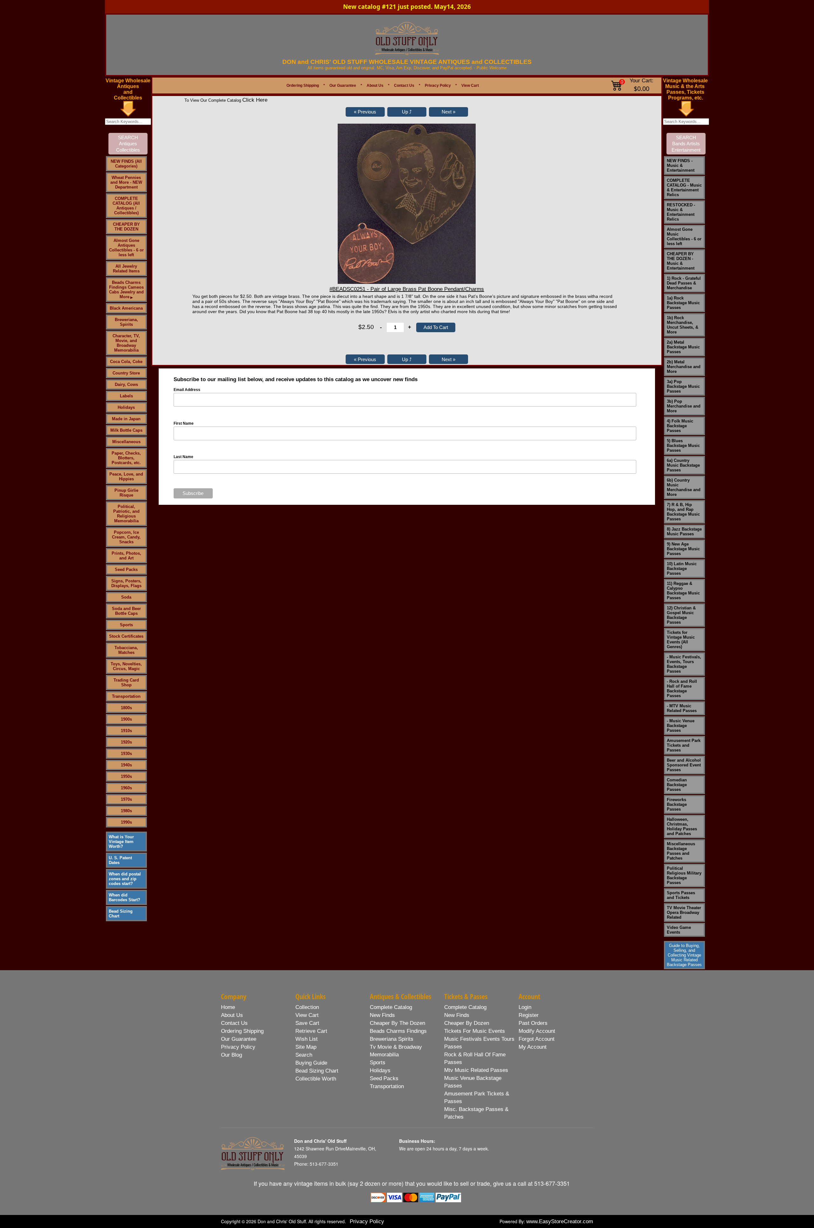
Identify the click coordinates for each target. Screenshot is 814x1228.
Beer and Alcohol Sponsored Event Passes (684, 765)
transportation (387, 1086)
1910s (126, 730)
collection (307, 1007)
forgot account (537, 1039)
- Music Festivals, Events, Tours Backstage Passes (684, 664)
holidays (380, 1070)
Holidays (126, 407)
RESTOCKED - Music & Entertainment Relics (681, 212)
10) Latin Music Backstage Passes (682, 568)
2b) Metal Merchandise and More (683, 367)
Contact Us (404, 85)
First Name (184, 423)
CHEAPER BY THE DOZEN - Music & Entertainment (680, 261)
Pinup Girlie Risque (126, 492)
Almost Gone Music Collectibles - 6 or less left (684, 236)
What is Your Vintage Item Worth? (121, 841)
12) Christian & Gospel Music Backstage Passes (681, 615)
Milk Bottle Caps (126, 430)
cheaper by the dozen (397, 1023)
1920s (126, 742)
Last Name (183, 457)
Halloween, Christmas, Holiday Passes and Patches (682, 826)
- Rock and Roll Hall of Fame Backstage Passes (682, 688)
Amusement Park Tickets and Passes (683, 745)
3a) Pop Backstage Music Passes (683, 386)
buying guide (311, 1063)
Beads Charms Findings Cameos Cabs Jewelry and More (126, 289)
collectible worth (315, 1079)
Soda (126, 597)
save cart (307, 1023)
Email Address (187, 390)
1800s (126, 707)
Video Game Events (679, 930)
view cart (307, 1015)
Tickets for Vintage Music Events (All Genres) (681, 639)
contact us (234, 1023)
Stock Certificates (126, 636)
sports (377, 1063)
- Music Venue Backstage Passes (680, 725)
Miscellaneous (126, 441)
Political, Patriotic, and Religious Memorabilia (126, 513)
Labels (126, 396)
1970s (126, 799)
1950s (126, 776)
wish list (306, 1039)
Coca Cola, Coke (126, 361)
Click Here (254, 100)
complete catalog (391, 1007)
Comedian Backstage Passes (677, 785)
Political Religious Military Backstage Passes (684, 875)
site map (305, 1047)
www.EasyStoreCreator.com (559, 1221)
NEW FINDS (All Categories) (126, 163)
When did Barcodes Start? (124, 897)
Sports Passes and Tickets (681, 895)
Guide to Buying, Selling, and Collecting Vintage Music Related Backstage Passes (684, 955)
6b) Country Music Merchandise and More (683, 487)
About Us (375, 85)
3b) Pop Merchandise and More (683, 406)
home (228, 1007)
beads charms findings (398, 1031)
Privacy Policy (438, 85)
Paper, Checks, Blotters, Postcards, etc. (126, 458)
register (529, 1015)
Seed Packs (126, 569)
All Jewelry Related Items (126, 268)
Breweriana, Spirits (126, 322)
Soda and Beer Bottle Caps (126, 611)
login (525, 1007)
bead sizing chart (316, 1071)
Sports (126, 624)
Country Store (126, 373)
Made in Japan (126, 418)
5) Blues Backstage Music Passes (683, 445)
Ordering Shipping (302, 85)
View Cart (470, 85)
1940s (126, 765)
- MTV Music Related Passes (682, 708)
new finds (382, 1015)
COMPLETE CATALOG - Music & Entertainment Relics (684, 187)
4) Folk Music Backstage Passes (680, 426)
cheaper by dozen (466, 1023)
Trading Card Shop (126, 682)
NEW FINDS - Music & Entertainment (680, 165)
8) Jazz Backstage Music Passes (684, 531)
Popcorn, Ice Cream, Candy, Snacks (126, 537)
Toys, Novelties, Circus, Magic (126, 666)
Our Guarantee (342, 85)
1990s (126, 822)
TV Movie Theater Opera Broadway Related (684, 912)
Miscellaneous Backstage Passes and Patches (681, 851)
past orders (533, 1023)
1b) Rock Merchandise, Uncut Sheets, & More (682, 324)
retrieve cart (311, 1031)
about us (232, 1015)
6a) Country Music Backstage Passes (683, 465)
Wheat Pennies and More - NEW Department (126, 182)
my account (533, 1047)
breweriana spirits (391, 1039)
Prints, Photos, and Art (126, 555)
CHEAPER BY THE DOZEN (126, 226)
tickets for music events (474, 1031)
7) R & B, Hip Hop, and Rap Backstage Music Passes (683, 511)
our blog (231, 1055)
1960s (126, 788)
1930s (126, 753)
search (303, 1055)
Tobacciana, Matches (126, 650)
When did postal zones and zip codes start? (125, 879)
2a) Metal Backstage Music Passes (683, 347)
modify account (537, 1031)
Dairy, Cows (126, 384)
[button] (365, 112)
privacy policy (238, 1047)
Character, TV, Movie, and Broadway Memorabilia (126, 343)
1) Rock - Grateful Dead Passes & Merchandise (684, 283)
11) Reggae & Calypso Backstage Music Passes (683, 590)
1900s (126, 719)
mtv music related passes (476, 1070)
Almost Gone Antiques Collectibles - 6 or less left (126, 247)
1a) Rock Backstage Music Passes (683, 303)
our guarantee (238, 1039)
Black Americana (126, 308)
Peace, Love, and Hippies (126, 476)
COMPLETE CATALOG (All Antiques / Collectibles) (126, 205)
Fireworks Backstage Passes (677, 804)
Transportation (126, 696)
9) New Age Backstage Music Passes (683, 549)
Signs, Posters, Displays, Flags (126, 583)
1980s (126, 810)
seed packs (384, 1078)
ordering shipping (242, 1031)
